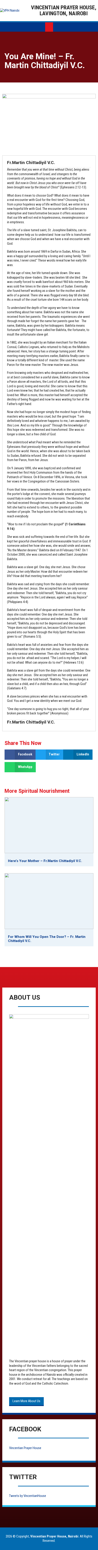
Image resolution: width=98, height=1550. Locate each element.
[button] (20, 754)
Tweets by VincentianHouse (27, 1496)
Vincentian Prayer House (25, 1448)
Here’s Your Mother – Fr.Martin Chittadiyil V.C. (45, 861)
